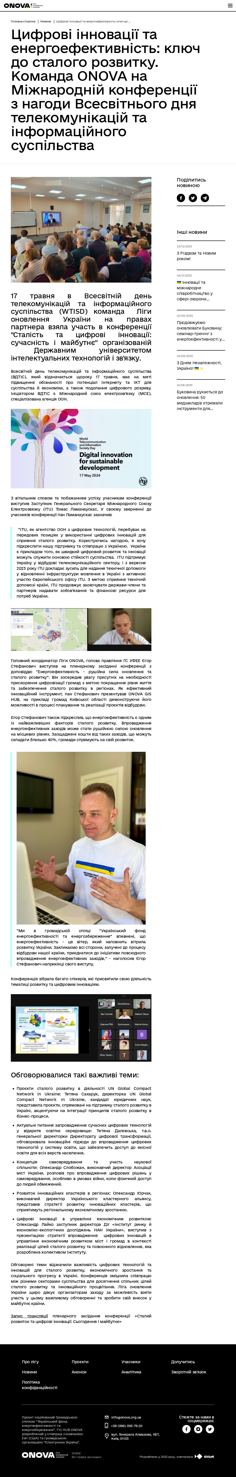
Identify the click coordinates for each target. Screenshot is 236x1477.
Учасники (130, 1362)
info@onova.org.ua (126, 1417)
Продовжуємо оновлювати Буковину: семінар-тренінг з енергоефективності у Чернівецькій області (199, 331)
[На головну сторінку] (23, 5)
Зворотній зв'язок (188, 1372)
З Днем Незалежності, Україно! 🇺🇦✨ (199, 365)
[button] (181, 198)
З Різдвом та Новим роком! (196, 256)
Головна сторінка (23, 21)
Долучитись (183, 1362)
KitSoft (209, 1456)
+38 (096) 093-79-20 (126, 1426)
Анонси (79, 1372)
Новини (45, 21)
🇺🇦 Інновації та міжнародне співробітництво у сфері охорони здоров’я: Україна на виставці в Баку (197, 291)
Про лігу (30, 1362)
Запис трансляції (29, 1316)
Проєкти (80, 1362)
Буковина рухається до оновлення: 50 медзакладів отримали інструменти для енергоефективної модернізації (200, 400)
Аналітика (131, 1372)
